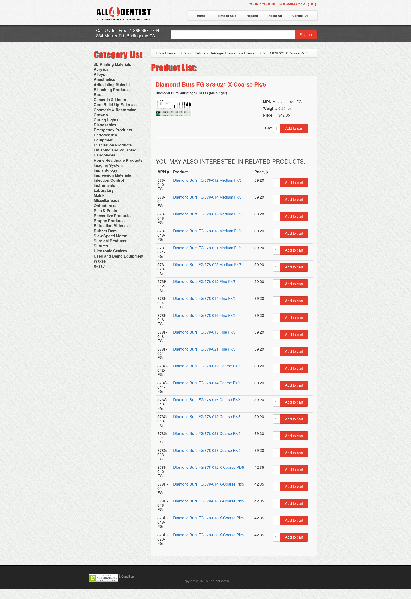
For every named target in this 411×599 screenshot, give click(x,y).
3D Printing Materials (112, 64)
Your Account (262, 4)
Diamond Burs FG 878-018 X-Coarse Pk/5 (208, 518)
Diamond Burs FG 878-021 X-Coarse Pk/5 (275, 53)
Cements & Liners (110, 99)
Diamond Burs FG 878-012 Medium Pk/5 (207, 180)
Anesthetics (104, 79)
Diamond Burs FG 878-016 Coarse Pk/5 (206, 399)
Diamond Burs (175, 53)
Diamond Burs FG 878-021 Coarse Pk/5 (206, 433)
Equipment (103, 140)
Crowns (101, 114)
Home (201, 15)
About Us (275, 15)
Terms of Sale (226, 15)
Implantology (105, 170)
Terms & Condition (122, 576)
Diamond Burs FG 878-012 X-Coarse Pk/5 (208, 467)
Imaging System (108, 165)
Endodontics (105, 135)
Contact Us (300, 15)
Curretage (198, 53)
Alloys (99, 74)
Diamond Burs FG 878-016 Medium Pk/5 (207, 214)
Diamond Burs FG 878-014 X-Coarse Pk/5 (208, 484)
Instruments (104, 185)
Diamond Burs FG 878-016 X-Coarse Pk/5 (208, 501)
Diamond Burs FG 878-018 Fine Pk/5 (204, 332)
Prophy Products (109, 220)
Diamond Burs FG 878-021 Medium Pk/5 (207, 247)
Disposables (105, 124)
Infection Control (109, 180)
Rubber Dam (105, 231)
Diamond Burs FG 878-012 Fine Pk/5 (204, 281)
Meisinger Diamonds (224, 53)
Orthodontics (105, 205)
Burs (98, 94)
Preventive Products (112, 215)
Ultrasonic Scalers (110, 250)
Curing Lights (106, 119)
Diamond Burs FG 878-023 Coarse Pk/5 (206, 450)
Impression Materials (112, 175)
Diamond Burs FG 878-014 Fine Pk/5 (204, 298)
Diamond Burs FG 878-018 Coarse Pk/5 (206, 416)
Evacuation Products (113, 145)
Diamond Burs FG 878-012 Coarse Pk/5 (206, 366)
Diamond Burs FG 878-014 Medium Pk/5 (207, 197)
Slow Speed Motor (110, 236)
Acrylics (101, 69)
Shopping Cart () (297, 4)
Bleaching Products (112, 89)
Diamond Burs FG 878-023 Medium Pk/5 (207, 264)
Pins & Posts (105, 210)
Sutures (101, 245)
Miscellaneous (107, 200)
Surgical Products (110, 241)
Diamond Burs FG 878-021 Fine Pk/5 (204, 349)
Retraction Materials (112, 225)
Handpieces (104, 155)
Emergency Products (113, 129)
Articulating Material (112, 84)
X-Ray (99, 266)
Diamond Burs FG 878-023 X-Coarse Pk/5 (208, 534)
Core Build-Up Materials (115, 104)
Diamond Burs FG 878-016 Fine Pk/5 (204, 315)
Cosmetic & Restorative (115, 109)
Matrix (99, 195)
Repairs (252, 15)
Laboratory (104, 190)
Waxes (100, 261)
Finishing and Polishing (115, 150)
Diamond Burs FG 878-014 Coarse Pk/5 (206, 382)
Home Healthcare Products (118, 160)
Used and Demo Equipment (118, 256)
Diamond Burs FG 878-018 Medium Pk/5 (207, 231)
